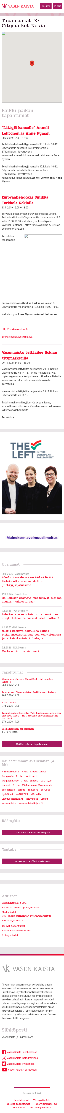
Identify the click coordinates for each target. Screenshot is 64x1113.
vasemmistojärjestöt (31, 803)
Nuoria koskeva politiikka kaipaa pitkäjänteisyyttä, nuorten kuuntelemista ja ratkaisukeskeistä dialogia (31, 635)
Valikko (46, 6)
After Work (9, 702)
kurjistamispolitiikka (15, 780)
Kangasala (8, 776)
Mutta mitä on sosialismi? (20, 651)
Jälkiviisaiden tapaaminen (18, 728)
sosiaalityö (8, 789)
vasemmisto (9, 803)
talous (21, 789)
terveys (45, 789)
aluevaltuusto (38, 771)
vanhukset (32, 798)
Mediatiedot (9, 912)
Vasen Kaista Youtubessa (22, 1069)
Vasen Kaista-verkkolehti (17, 930)
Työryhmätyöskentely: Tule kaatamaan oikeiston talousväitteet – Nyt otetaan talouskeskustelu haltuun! (31, 716)
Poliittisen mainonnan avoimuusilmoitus (26, 916)
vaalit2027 (21, 794)
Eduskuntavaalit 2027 (15, 903)
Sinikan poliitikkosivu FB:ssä (17, 336)
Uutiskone (19, 1107)
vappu (44, 798)
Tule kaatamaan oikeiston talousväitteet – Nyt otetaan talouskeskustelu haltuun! (31, 616)
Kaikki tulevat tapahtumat (32, 744)
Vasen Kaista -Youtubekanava (32, 861)
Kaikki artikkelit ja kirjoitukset (21, 907)
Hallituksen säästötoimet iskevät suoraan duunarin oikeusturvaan (32, 600)
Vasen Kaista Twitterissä (20, 1063)
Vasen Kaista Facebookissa (21, 1052)
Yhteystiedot (10, 935)
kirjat (19, 776)
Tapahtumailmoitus (45, 1104)
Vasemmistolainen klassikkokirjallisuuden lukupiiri (27, 680)
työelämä (7, 794)
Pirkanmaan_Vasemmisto (37, 785)
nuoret (6, 785)
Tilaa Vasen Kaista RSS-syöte (32, 832)
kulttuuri (31, 776)
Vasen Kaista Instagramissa (22, 1058)
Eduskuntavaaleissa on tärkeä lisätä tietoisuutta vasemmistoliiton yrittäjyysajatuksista (27, 581)
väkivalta (36, 794)
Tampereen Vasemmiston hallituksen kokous (29, 692)
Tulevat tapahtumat (13, 926)
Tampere (33, 789)
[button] (32, 64)
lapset (34, 780)
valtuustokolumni (12, 798)
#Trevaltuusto (10, 771)
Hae (59, 6)
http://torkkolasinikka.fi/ (15, 329)
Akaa (25, 771)
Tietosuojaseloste (12, 920)
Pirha (16, 785)
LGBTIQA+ (46, 780)
